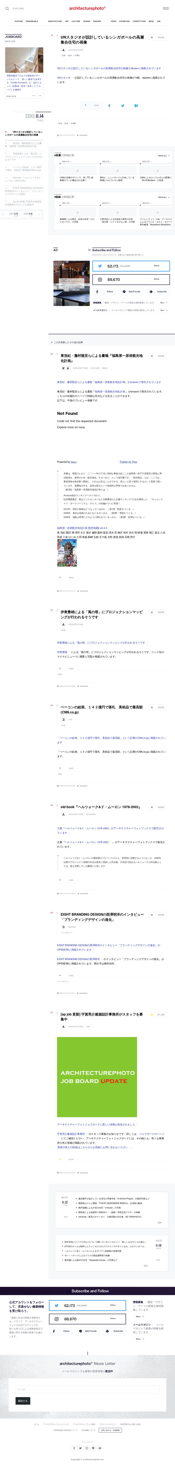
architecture (75, 50)
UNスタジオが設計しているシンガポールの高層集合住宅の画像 (24, 133)
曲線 (70, 55)
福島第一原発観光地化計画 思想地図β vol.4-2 (82, 528)
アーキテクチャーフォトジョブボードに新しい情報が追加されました (96, 1124)
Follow (156, 266)
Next (39, 95)
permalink (83, 135)
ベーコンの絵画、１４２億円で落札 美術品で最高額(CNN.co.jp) (23, 168)
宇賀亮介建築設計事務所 (71, 1133)
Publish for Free (128, 461)
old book (91, 814)
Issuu (74, 461)
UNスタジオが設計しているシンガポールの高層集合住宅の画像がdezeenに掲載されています (109, 68)
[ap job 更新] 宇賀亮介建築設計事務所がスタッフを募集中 (23, 203)
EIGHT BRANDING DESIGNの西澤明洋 (78, 959)
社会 (64, 630)
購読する (23, 1401)
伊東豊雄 (62, 652)
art (70, 720)
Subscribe (162, 291)
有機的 (77, 55)
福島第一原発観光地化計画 (110, 391)
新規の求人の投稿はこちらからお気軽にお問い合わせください (92, 1147)
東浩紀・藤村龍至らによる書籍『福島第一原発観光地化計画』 (23, 144)
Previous (34, 95)
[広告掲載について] (81, 250)
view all (162, 156)
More (162, 302)
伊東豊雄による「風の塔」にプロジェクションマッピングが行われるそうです (24, 156)
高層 (64, 55)
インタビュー (67, 932)
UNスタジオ (63, 77)
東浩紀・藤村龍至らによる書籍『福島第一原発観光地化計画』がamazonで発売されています (109, 382)
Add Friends (134, 291)
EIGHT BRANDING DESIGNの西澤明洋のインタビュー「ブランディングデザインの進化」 (24, 191)
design (72, 927)
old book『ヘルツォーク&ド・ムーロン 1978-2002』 (24, 179)
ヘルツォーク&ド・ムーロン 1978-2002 (86, 842)
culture (95, 368)
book (104, 368)
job (88, 1027)
